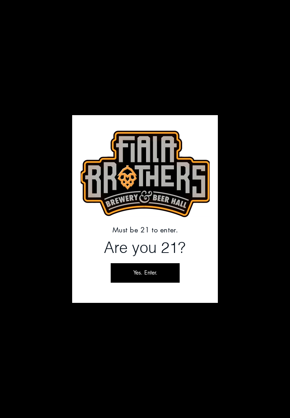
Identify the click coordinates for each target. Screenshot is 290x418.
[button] (145, 273)
